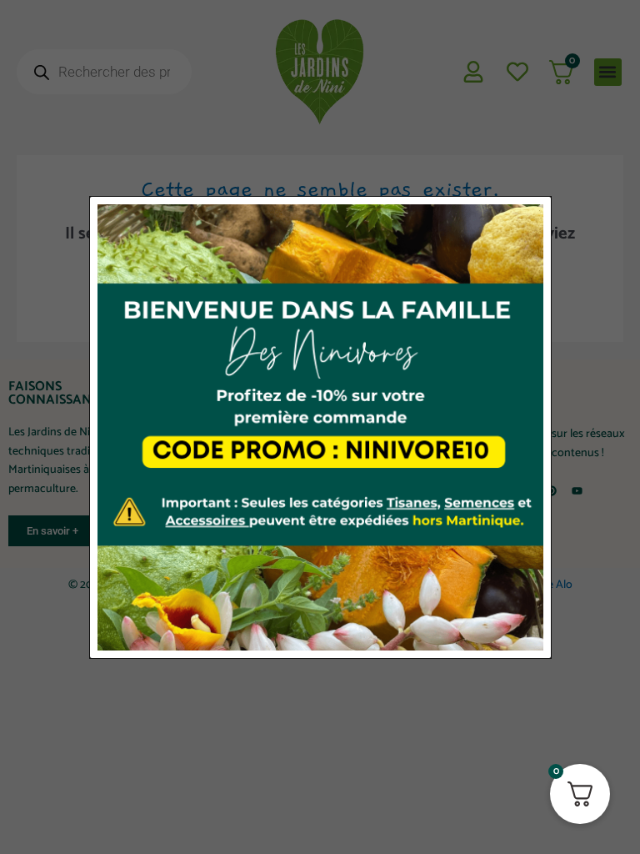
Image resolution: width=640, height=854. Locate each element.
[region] (320, 777)
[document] (320, 427)
